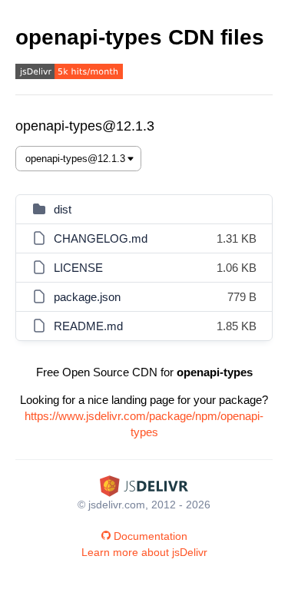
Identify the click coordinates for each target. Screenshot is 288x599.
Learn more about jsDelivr (144, 552)
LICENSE (78, 267)
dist (62, 209)
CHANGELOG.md (100, 238)
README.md (88, 326)
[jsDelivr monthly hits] (69, 73)
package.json (87, 296)
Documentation (150, 536)
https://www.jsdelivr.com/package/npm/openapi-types (144, 423)
